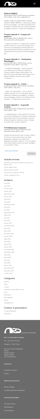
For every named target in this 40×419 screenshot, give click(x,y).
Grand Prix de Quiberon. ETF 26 (14, 172)
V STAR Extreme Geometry (15, 128)
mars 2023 (7, 202)
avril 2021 (7, 220)
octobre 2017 (8, 273)
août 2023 (7, 199)
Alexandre (9, 15)
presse (6, 300)
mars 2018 (7, 263)
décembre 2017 (9, 268)
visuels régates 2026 (10, 167)
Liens (18, 17)
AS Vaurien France (10, 404)
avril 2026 (7, 186)
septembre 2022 (9, 204)
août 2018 (7, 255)
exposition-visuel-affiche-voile (14, 64)
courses (30, 38)
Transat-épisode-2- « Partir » (16, 84)
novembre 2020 (9, 226)
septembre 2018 (9, 252)
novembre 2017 (9, 271)
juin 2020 (7, 228)
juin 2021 (7, 218)
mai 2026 (7, 183)
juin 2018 (7, 260)
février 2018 (7, 265)
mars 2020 (7, 231)
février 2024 (8, 196)
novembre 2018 (9, 249)
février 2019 (7, 244)
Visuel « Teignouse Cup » (12, 175)
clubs (29, 129)
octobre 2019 (8, 236)
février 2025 (8, 191)
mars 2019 (7, 241)
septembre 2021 (9, 212)
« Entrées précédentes (11, 151)
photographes (20, 40)
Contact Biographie (10, 311)
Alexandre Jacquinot (10, 370)
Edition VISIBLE (10, 13)
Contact (6, 373)
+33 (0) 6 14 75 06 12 (13, 341)
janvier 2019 (8, 247)
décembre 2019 (9, 234)
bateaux (24, 15)
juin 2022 (7, 207)
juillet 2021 (7, 215)
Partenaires (7, 313)
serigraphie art (25, 17)
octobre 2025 (8, 188)
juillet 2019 (7, 239)
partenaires (11, 40)
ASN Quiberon (8, 407)
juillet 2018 (7, 257)
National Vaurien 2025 (11, 170)
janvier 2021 (8, 223)
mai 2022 (7, 210)
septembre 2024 (9, 194)
